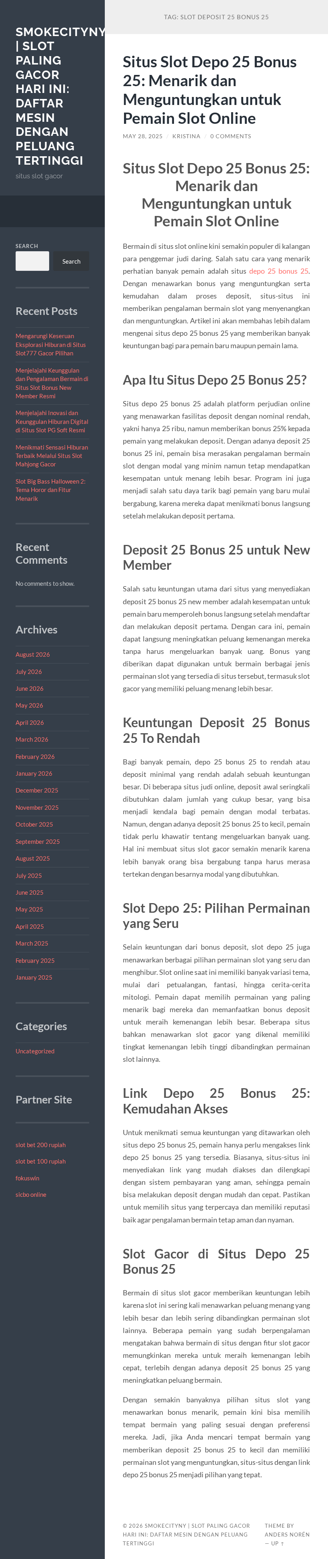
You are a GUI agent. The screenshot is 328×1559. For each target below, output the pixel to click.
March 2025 (32, 943)
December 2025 (37, 790)
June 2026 (30, 688)
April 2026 (30, 722)
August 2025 (33, 858)
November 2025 (37, 807)
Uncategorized (35, 1051)
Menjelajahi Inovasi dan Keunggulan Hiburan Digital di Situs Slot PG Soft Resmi (52, 421)
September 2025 (38, 841)
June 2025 (30, 892)
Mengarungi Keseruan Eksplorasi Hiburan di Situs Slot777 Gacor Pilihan (51, 344)
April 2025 (30, 926)
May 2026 (29, 705)
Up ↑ (278, 1543)
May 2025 (29, 909)
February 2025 (35, 960)
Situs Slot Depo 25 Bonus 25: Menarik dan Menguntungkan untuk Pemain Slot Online (210, 89)
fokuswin (27, 1178)
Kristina (186, 136)
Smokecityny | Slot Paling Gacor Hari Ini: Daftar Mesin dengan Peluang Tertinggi (61, 96)
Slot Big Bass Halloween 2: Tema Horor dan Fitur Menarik (51, 490)
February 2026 (35, 756)
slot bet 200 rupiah (41, 1144)
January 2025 (34, 977)
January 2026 (34, 773)
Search (27, 246)
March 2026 (32, 739)
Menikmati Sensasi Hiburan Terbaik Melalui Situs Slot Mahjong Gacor (52, 456)
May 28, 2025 (143, 136)
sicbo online (31, 1194)
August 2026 (33, 654)
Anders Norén (287, 1534)
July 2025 (29, 875)
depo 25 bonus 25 (279, 270)
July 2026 (29, 671)
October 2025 (34, 824)
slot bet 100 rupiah (41, 1161)
